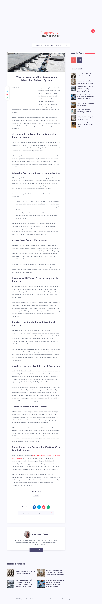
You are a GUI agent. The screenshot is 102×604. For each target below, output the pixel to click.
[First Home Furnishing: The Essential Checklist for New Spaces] (73, 124)
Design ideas (38, 45)
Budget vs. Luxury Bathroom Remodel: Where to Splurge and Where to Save (85, 118)
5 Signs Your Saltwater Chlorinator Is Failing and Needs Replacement (84, 111)
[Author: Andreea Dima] (27, 534)
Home (36, 599)
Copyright (68, 599)
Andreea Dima (40, 534)
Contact (65, 45)
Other (36, 495)
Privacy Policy (60, 599)
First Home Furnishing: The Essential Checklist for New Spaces (85, 124)
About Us (41, 599)
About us (58, 45)
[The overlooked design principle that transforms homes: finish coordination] (73, 81)
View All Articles (36, 550)
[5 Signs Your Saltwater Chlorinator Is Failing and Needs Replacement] (73, 111)
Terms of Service (50, 599)
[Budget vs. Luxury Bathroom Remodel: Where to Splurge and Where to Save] (73, 118)
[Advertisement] (51, 11)
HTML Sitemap (76, 599)
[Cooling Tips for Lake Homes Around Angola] (73, 105)
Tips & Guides (49, 45)
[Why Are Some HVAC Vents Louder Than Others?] (73, 75)
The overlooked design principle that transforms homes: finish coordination (55, 572)
